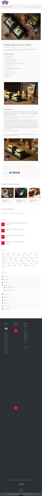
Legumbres (8, 224)
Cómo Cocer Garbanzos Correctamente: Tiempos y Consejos (17, 222)
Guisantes (36, 257)
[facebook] (19, 484)
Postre (31, 263)
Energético (4, 257)
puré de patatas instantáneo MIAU (14, 68)
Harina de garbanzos (13, 259)
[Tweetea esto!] (12, 173)
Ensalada (10, 257)
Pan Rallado (6, 297)
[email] (23, 484)
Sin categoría (6, 305)
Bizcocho (31, 253)
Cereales (5, 279)
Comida (8, 255)
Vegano (6, 168)
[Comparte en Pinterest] (14, 173)
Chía (3, 255)
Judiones (32, 259)
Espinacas (16, 257)
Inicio (21, 489)
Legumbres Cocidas (9, 287)
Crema (13, 255)
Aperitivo (9, 253)
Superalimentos (6, 308)
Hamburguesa (4, 259)
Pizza (18, 263)
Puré (27, 6)
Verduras (3, 267)
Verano (32, 265)
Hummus (26, 259)
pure (17, 166)
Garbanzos (30, 257)
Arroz (14, 253)
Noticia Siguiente (34, 179)
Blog (21, 491)
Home (24, 6)
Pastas (7, 236)
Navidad (12, 166)
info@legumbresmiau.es (26, 347)
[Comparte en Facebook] (10, 173)
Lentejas (10, 261)
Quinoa (36, 263)
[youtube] (21, 484)
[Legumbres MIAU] (21, 2)
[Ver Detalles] (7, 193)
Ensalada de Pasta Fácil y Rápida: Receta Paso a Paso (15, 235)
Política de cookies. (30, 494)
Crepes (18, 255)
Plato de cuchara (24, 263)
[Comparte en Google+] (19, 173)
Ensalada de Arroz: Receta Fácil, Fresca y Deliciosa (15, 229)
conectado (11, 213)
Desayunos (29, 255)
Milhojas (6, 166)
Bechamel (25, 253)
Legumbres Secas (9, 290)
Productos (21, 490)
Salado (22, 166)
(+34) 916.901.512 (26, 342)
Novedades (6, 294)
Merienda (16, 261)
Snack (15, 265)
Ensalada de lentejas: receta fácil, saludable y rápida (15, 241)
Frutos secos (23, 257)
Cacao (37, 253)
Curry (23, 255)
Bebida (19, 253)
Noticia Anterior (8, 179)
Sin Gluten (28, 166)
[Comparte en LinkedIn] (17, 173)
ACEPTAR (21, 495)
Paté (13, 263)
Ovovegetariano (36, 261)
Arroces (7, 230)
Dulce (35, 255)
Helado (21, 259)
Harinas (5, 282)
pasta (3, 263)
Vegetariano (26, 265)
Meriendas (22, 261)
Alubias (3, 253)
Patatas (8, 263)
